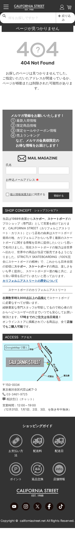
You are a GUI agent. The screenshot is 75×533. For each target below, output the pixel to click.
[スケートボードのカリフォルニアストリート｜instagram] (26, 509)
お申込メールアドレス (22, 179)
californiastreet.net (33, 520)
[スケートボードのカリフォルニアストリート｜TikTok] (61, 509)
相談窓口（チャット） (21, 399)
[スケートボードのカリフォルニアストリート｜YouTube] (14, 509)
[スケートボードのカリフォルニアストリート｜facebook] (49, 509)
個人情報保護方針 (21, 194)
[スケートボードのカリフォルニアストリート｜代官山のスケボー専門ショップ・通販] (29, 9)
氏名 (9, 164)
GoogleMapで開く (16, 347)
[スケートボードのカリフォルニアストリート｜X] (37, 509)
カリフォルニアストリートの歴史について (30, 280)
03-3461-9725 (17, 394)
